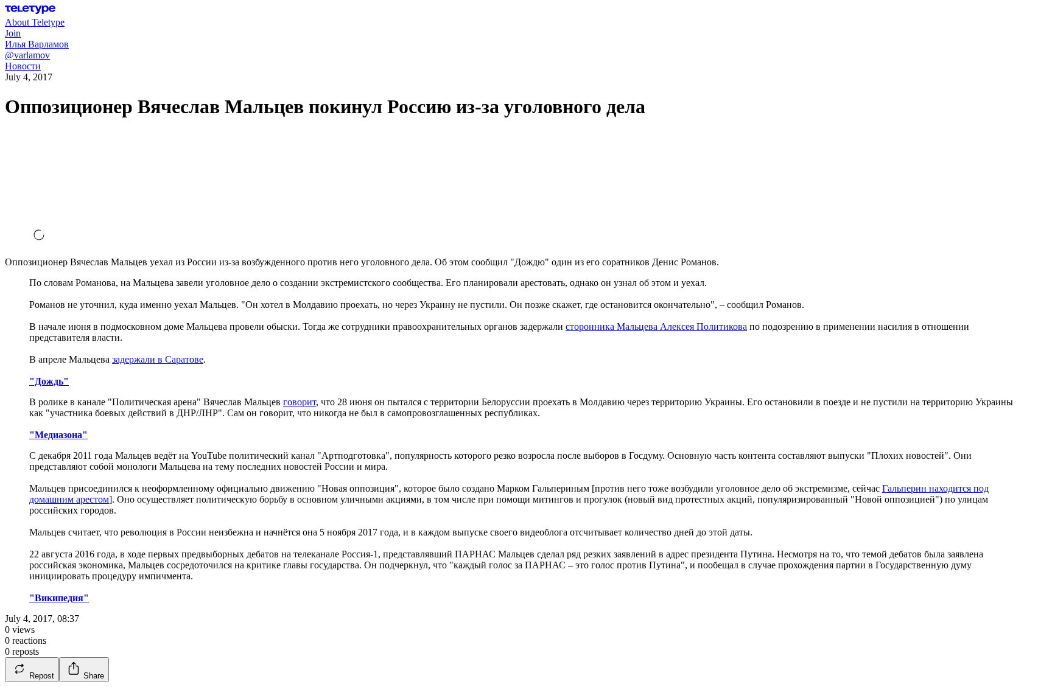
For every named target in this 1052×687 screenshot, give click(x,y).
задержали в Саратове (157, 359)
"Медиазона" (58, 435)
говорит (299, 402)
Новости (23, 66)
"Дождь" (49, 381)
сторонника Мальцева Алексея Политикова (656, 326)
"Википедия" (59, 598)
